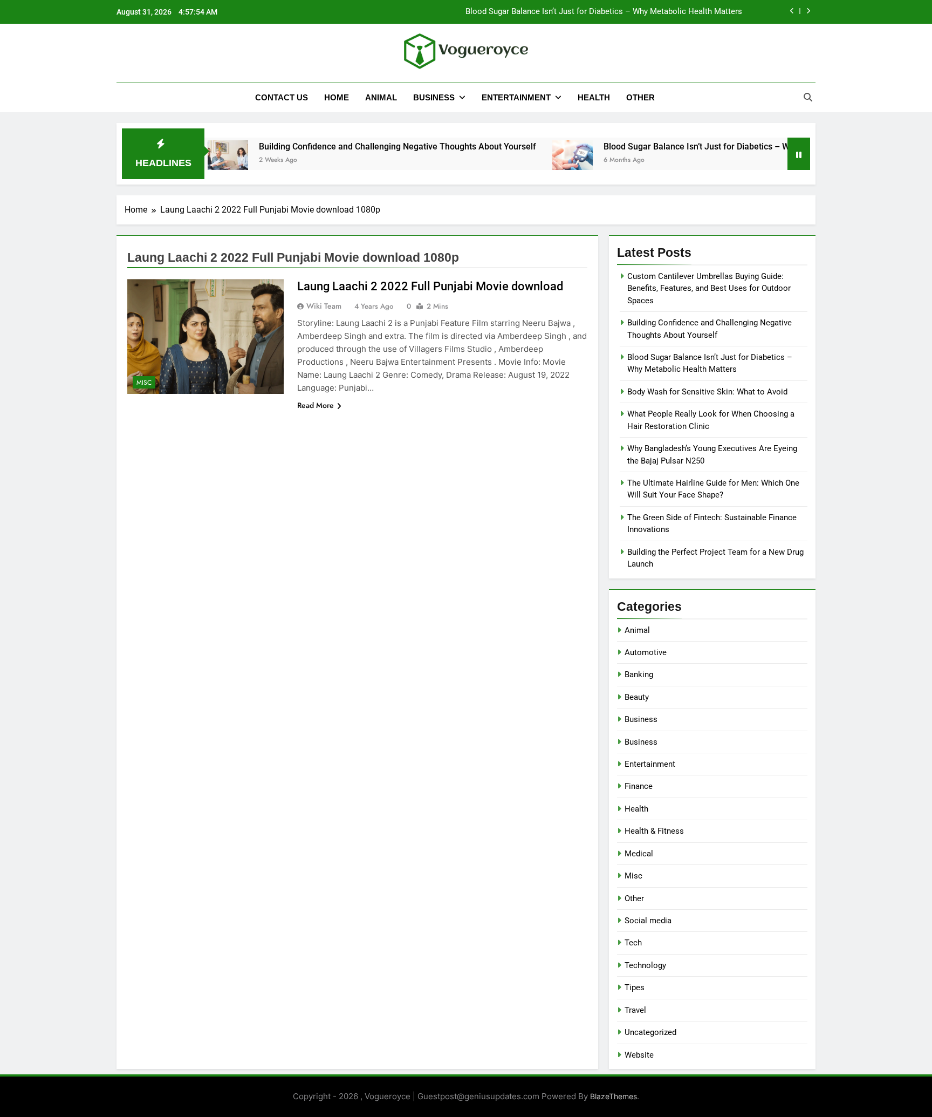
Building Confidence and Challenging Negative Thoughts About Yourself (366, 146)
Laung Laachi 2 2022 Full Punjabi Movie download (430, 286)
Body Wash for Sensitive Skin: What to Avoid (707, 392)
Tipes (635, 987)
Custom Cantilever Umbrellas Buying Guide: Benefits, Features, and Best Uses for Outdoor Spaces (709, 288)
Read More (315, 405)
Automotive (646, 652)
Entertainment (516, 97)
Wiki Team (323, 306)
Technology (645, 965)
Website (639, 1055)
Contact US (281, 97)
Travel (635, 1010)
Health (594, 97)
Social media (648, 920)
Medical (639, 854)
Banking (639, 674)
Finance (639, 786)
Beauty (637, 697)
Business (434, 97)
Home (336, 97)
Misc (144, 382)
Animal (381, 97)
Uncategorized (650, 1032)
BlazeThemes (613, 1096)
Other (640, 97)
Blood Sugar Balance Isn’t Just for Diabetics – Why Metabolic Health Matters (603, 12)
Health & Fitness (654, 831)
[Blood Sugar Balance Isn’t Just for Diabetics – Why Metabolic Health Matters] (541, 160)
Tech (633, 943)
